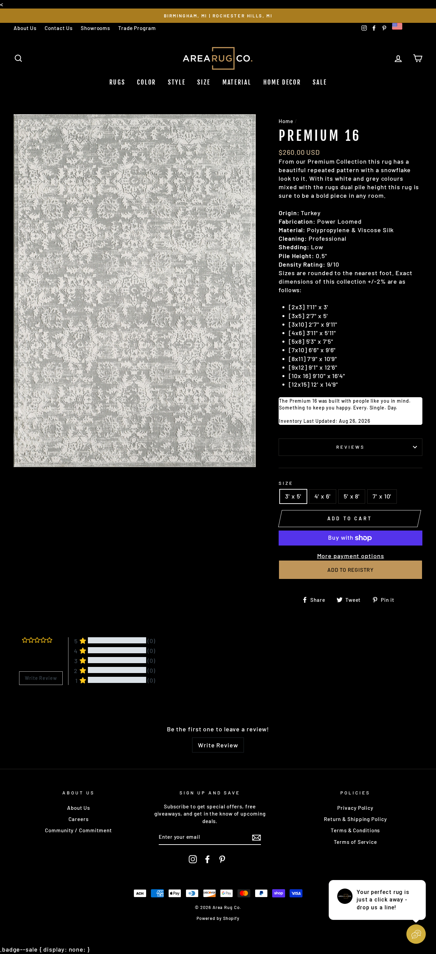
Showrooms (95, 28)
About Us (25, 28)
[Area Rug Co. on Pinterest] (222, 859)
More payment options (350, 556)
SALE (320, 82)
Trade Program (137, 28)
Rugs (117, 82)
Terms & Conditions (355, 830)
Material (236, 82)
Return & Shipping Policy (355, 819)
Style (177, 82)
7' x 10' (382, 496)
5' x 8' (352, 496)
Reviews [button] (28, 702)
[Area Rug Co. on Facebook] (207, 859)
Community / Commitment (78, 830)
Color (146, 82)
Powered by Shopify (218, 918)
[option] (218, 15)
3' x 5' (293, 496)
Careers (78, 819)
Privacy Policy (355, 808)
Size (204, 82)
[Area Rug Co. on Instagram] (193, 859)
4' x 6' (322, 496)
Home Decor (282, 82)
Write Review (218, 745)
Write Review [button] (41, 678)
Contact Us (59, 28)
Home (286, 121)
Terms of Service (355, 842)
